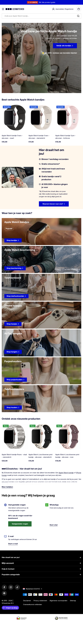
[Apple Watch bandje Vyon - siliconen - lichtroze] (68, 118)
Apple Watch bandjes (10, 484)
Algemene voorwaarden (58, 601)
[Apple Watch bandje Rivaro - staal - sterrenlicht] (15, 436)
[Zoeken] (78, 16)
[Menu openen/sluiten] (3, 9)
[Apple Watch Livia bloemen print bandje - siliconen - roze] (68, 436)
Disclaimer (27, 601)
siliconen (5, 482)
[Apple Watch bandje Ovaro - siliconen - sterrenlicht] (41, 118)
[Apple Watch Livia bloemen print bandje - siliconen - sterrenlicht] (41, 436)
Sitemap (73, 601)
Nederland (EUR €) (33, 589)
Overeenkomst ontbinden (32, 604)
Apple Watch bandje (66, 473)
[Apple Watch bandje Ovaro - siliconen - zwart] (15, 118)
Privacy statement (40, 601)
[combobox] (41, 16)
